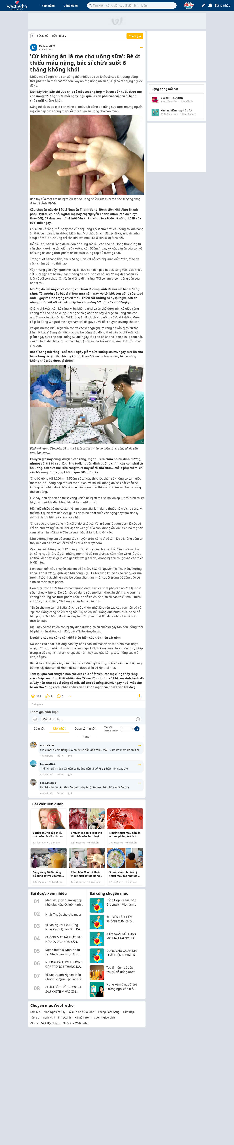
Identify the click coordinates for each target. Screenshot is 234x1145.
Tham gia (135, 36)
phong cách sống (109, 1012)
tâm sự (34, 1017)
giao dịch (109, 1017)
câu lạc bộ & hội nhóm (44, 1023)
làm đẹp (128, 1012)
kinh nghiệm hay (54, 1012)
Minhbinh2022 (47, 46)
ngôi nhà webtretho (75, 1023)
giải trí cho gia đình (81, 1012)
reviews (48, 1017)
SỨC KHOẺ (42, 35)
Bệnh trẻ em (59, 35)
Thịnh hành (47, 5)
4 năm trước (46, 755)
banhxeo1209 (47, 764)
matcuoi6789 (47, 745)
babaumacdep (48, 782)
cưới (97, 1017)
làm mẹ (35, 1012)
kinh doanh (63, 1017)
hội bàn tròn (82, 1017)
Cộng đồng (71, 5)
